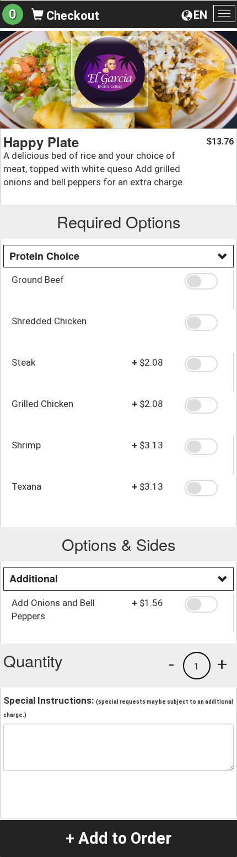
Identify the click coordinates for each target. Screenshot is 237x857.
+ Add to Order (118, 838)
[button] (205, 281)
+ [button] (222, 664)
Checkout (71, 16)
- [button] (171, 664)
